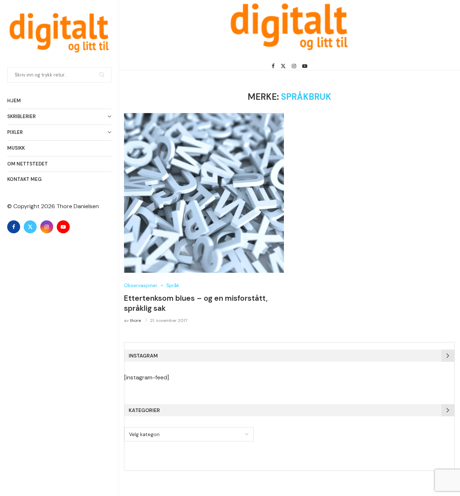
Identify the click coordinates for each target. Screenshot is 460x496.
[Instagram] (46, 226)
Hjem (14, 101)
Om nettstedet (27, 164)
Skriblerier (21, 116)
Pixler (15, 132)
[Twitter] (30, 226)
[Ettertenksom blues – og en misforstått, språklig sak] (204, 193)
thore (135, 320)
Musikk (16, 148)
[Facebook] (13, 226)
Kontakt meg (24, 179)
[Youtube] (63, 226)
